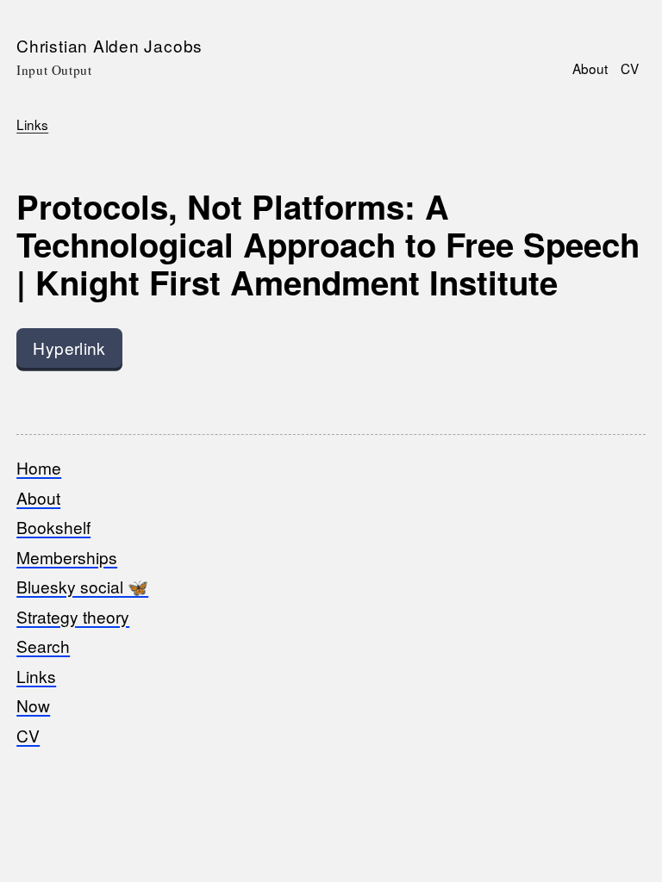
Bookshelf (53, 526)
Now (33, 705)
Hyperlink (69, 347)
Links (32, 124)
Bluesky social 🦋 (82, 586)
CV (630, 68)
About (590, 68)
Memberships (66, 556)
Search (43, 645)
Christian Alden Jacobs (109, 45)
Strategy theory (72, 616)
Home (38, 467)
